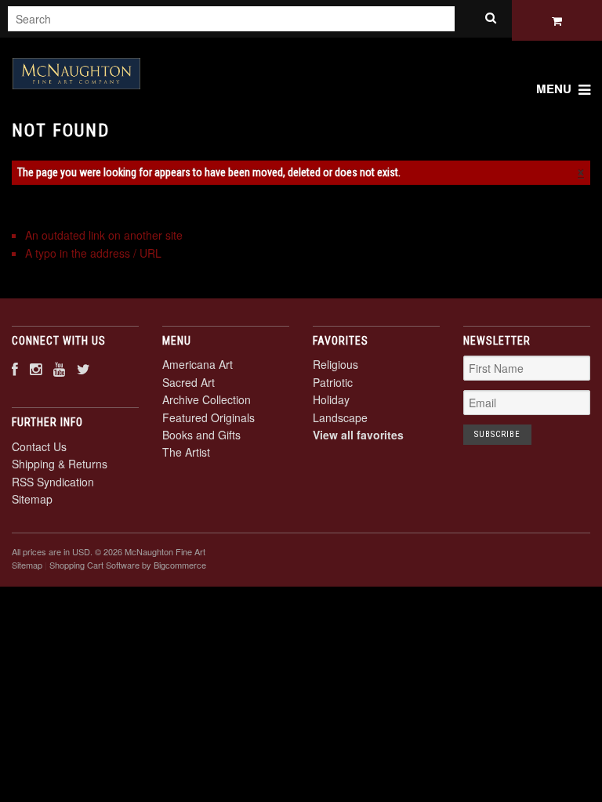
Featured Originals (208, 417)
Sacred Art (188, 382)
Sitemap (32, 499)
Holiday (331, 399)
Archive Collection (206, 399)
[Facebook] (15, 368)
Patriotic (333, 382)
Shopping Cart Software (94, 564)
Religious (335, 364)
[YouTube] (59, 368)
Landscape (340, 417)
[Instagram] (36, 368)
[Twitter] (83, 368)
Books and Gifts (201, 435)
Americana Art (197, 364)
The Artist (186, 452)
